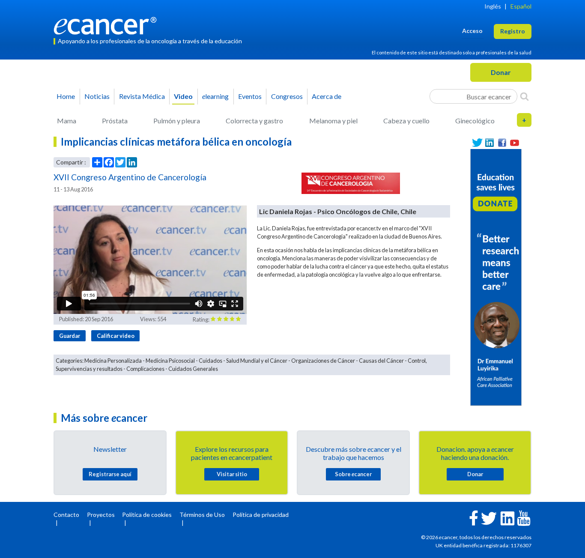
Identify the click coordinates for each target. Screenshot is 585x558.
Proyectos (101, 514)
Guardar (69, 335)
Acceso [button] (472, 30)
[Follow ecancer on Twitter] (489, 517)
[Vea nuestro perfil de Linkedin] (489, 142)
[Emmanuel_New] (496, 276)
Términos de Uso (202, 514)
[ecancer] (107, 24)
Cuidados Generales (193, 368)
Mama (66, 120)
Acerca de (326, 96)
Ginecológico (475, 120)
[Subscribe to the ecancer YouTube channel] (523, 517)
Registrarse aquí (110, 474)
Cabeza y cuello (406, 120)
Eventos (250, 96)
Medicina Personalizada (113, 360)
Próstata (115, 120)
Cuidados (210, 360)
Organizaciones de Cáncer (323, 360)
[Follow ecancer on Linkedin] (507, 517)
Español (520, 6)
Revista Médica (142, 96)
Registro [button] (512, 31)
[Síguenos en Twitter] (477, 142)
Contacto (66, 514)
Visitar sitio (232, 474)
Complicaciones (145, 368)
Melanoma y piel (333, 120)
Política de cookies (147, 514)
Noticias (97, 96)
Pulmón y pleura (176, 120)
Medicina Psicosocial (170, 360)
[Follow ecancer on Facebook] (474, 517)
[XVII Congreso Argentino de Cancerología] (351, 183)
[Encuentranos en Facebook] (502, 142)
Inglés (492, 6)
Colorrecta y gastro (254, 120)
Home (66, 96)
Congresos (287, 96)
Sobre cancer (353, 474)
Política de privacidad (261, 514)
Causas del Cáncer (381, 360)
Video (183, 96)
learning (215, 96)
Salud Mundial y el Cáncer (256, 360)
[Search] (524, 96)
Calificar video (115, 335)
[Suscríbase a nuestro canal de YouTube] (514, 142)
